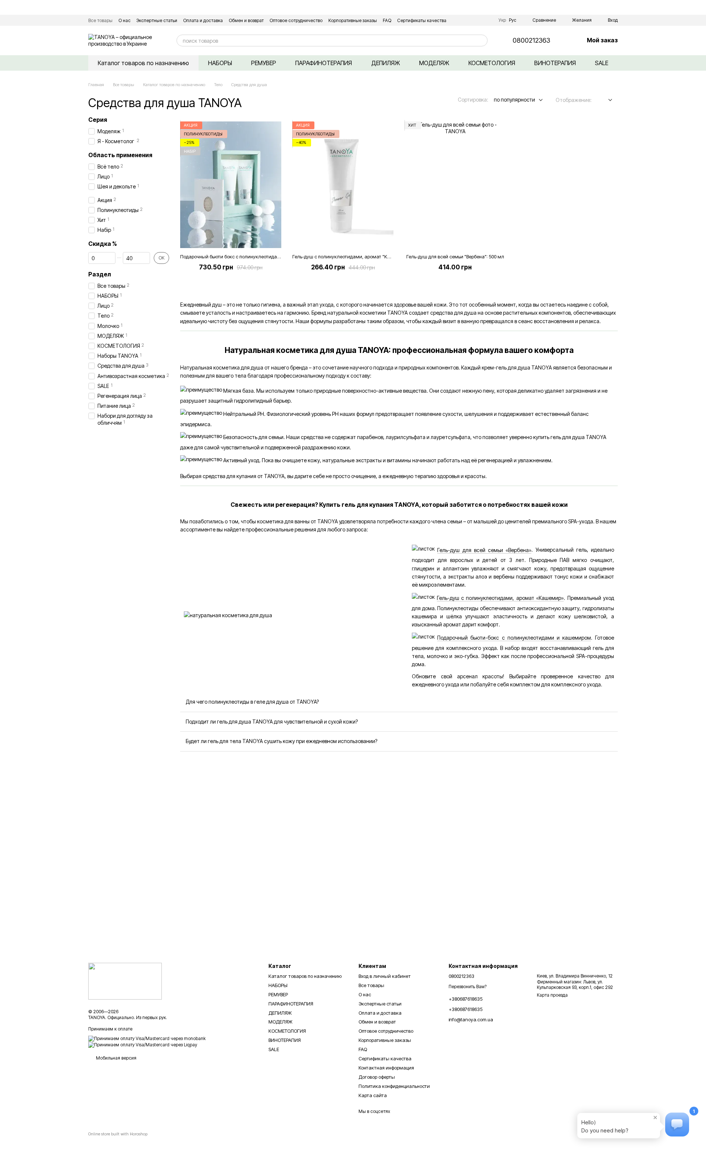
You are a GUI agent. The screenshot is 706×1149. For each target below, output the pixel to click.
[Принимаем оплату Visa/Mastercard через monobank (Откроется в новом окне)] (147, 1038)
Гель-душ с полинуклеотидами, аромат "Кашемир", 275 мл (358, 256)
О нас (124, 20)
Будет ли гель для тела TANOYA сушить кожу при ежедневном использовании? (281, 741)
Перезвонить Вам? (467, 986)
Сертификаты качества (421, 20)
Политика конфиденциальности (394, 1086)
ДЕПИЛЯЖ (385, 63)
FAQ (387, 20)
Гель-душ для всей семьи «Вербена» (484, 550)
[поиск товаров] (482, 40)
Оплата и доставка (203, 20)
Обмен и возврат (246, 20)
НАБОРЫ (220, 63)
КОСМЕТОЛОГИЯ (491, 63)
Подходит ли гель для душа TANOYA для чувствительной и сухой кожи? (272, 721)
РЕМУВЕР (263, 63)
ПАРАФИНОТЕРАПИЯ (323, 63)
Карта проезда (552, 995)
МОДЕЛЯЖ (434, 63)
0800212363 (531, 40)
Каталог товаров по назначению (143, 63)
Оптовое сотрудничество (296, 20)
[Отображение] (605, 100)
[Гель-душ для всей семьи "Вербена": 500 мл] (455, 184)
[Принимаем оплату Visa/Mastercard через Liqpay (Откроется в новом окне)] (142, 1044)
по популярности (514, 99)
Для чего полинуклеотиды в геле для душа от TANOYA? (252, 702)
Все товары (100, 20)
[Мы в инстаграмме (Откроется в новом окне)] (487, 20)
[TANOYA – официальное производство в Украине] (125, 980)
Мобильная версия (115, 1058)
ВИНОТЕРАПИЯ (555, 63)
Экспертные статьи (156, 20)
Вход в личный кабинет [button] (385, 976)
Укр (502, 20)
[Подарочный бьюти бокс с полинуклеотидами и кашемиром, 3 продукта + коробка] (230, 184)
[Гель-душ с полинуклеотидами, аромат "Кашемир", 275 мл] (342, 184)
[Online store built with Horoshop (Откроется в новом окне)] (117, 1140)
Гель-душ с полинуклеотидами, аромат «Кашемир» (500, 598)
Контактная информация (386, 1068)
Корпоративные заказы (352, 20)
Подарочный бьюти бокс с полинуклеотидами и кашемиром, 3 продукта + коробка (273, 256)
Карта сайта (373, 1095)
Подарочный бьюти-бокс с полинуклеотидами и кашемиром (514, 637)
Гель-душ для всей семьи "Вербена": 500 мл (455, 256)
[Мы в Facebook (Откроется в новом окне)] (478, 20)
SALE (601, 63)
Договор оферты (377, 1077)
